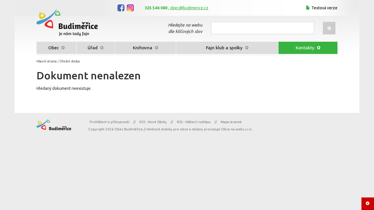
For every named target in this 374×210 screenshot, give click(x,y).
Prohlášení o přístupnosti (109, 122)
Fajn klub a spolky (225, 47)
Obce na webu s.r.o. (236, 129)
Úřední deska (70, 61)
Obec (54, 47)
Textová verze (324, 8)
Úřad (93, 47)
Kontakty (306, 47)
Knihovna (143, 47)
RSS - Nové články (153, 122)
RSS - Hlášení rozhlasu (194, 122)
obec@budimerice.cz (189, 8)
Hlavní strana (47, 61)
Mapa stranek (231, 122)
